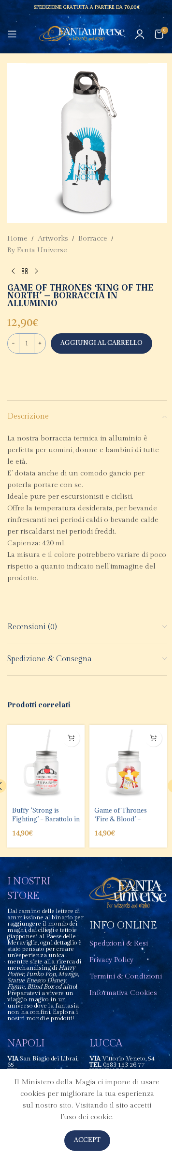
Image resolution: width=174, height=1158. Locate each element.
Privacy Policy (111, 960)
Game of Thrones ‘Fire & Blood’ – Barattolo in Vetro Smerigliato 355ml (121, 823)
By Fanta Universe (37, 250)
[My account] (139, 34)
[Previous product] (13, 271)
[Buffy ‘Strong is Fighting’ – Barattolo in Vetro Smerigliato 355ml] (46, 763)
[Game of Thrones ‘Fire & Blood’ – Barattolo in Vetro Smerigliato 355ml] (128, 763)
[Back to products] (24, 271)
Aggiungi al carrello (101, 343)
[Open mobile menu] (12, 34)
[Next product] (36, 271)
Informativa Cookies (123, 993)
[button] (71, 738)
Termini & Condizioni (125, 976)
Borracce (92, 238)
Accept (87, 1140)
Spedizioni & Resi (118, 943)
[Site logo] (82, 34)
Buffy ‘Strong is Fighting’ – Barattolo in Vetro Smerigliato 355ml (46, 823)
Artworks (53, 238)
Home (17, 238)
